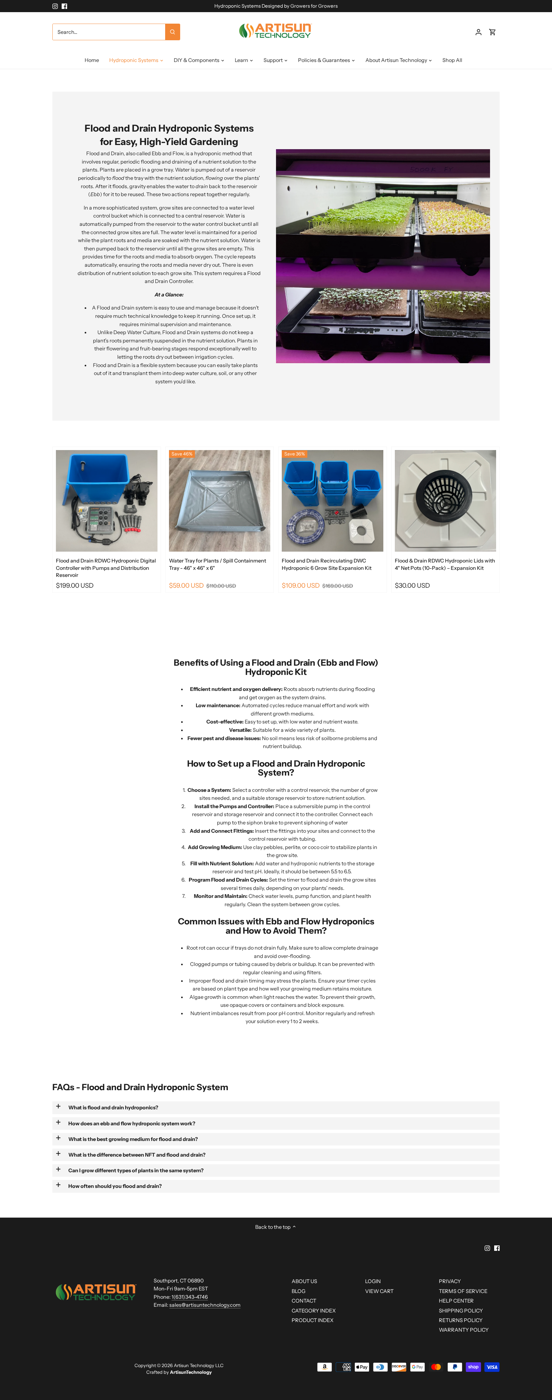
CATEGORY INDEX (314, 1310)
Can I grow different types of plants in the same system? (135, 1170)
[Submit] (172, 32)
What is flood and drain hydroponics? (113, 1107)
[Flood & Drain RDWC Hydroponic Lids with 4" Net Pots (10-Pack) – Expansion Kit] (445, 501)
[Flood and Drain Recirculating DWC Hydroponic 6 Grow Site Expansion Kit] (332, 501)
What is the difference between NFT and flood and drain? (136, 1154)
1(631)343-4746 (190, 1297)
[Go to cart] (492, 32)
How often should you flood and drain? (115, 1186)
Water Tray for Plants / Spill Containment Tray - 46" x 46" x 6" (217, 564)
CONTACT (304, 1300)
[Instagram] (55, 6)
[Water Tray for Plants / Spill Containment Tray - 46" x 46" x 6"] (220, 501)
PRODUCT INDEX (313, 1320)
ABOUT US (304, 1281)
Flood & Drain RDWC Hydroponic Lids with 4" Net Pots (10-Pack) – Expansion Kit (445, 564)
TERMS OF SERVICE (463, 1291)
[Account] (478, 32)
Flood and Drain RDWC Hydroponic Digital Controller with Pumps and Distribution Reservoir (106, 567)
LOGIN (373, 1281)
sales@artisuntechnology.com (205, 1305)
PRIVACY (450, 1281)
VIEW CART (379, 1291)
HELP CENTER (456, 1300)
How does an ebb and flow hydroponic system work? (131, 1123)
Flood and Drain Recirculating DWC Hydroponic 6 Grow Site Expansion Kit (327, 564)
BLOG (298, 1291)
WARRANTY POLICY (464, 1330)
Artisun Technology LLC (199, 1365)
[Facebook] (64, 6)
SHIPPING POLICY (461, 1310)
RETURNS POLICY (461, 1320)
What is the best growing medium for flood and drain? (133, 1139)
